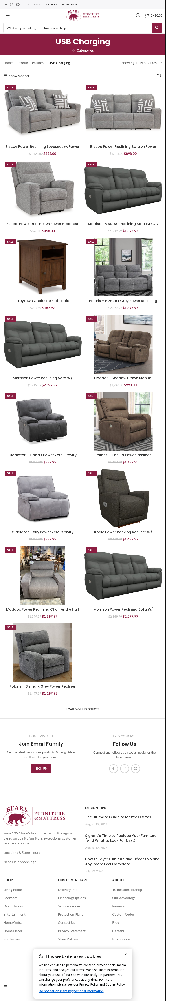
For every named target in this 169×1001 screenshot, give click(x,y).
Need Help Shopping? (19, 862)
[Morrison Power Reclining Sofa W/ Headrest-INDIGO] (123, 575)
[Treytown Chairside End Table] (42, 267)
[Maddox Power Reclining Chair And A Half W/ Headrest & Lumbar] (42, 575)
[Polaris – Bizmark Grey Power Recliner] (42, 652)
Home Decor (12, 931)
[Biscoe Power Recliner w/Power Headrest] (42, 189)
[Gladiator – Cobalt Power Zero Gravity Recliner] (42, 421)
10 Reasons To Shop (127, 889)
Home (8, 62)
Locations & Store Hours (21, 852)
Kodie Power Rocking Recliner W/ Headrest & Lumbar (123, 535)
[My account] (138, 15)
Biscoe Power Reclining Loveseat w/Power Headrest (42, 149)
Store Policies (68, 939)
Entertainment (14, 914)
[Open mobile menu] (7, 15)
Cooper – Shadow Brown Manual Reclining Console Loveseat (123, 380)
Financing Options (72, 898)
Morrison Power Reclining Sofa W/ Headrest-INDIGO (123, 612)
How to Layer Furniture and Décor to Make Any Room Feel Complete (122, 861)
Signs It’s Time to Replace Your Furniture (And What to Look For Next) (120, 838)
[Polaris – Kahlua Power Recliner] (123, 421)
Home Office (12, 922)
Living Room (12, 889)
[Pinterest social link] (18, 4)
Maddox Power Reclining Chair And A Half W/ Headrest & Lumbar (42, 612)
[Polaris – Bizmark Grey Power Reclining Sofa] (123, 267)
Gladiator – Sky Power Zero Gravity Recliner (42, 535)
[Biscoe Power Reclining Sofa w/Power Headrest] (123, 112)
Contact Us (66, 922)
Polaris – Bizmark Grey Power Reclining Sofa (123, 303)
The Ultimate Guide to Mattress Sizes (118, 817)
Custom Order (123, 914)
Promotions (121, 939)
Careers (118, 931)
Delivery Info (67, 889)
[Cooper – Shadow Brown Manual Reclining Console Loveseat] (123, 344)
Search (157, 28)
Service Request (70, 906)
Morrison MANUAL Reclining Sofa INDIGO (123, 223)
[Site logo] (82, 15)
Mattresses (11, 939)
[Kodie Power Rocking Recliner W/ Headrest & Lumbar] (123, 498)
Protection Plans (70, 914)
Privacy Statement (72, 931)
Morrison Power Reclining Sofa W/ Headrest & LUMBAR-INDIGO (42, 380)
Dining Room (13, 906)
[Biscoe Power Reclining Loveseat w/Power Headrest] (42, 112)
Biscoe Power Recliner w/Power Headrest (42, 223)
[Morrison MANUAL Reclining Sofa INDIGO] (123, 189)
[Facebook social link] (6, 4)
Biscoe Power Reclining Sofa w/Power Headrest (123, 149)
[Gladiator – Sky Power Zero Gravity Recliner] (42, 498)
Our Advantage (124, 898)
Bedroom (10, 898)
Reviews (118, 906)
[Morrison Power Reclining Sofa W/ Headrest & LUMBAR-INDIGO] (42, 344)
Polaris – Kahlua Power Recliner (123, 454)
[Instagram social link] (12, 4)
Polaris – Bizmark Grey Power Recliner (42, 686)
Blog (115, 922)
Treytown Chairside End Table (42, 300)
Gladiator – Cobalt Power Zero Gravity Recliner (42, 457)
